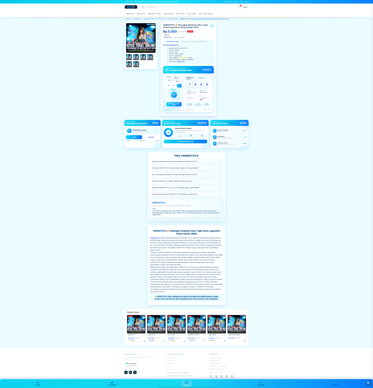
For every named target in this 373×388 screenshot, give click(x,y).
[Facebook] (126, 372)
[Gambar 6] (136, 64)
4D (179, 85)
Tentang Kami (171, 357)
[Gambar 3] (143, 57)
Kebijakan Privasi (215, 360)
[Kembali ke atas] (369, 378)
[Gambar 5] (129, 64)
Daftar (241, 2)
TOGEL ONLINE (168, 14)
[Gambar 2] (136, 57)
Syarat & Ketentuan (216, 357)
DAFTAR (151, 137)
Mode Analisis (176, 78)
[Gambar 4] (150, 57)
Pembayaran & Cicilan (217, 369)
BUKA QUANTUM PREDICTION (185, 141)
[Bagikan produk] (212, 26)
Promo (236, 2)
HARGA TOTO (141, 14)
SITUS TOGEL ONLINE (205, 14)
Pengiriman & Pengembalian (218, 366)
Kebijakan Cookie (215, 363)
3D (174, 85)
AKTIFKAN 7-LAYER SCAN (174, 104)
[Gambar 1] (129, 57)
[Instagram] (130, 372)
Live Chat (335, 385)
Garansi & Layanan (216, 372)
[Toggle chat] (368, 383)
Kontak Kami (171, 360)
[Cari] (143, 7)
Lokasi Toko (171, 363)
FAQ (168, 366)
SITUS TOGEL (180, 14)
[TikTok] (135, 372)
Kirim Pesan (132, 363)
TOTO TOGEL (191, 14)
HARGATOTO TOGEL (154, 14)
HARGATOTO (228, 2)
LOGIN (134, 137)
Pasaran (168, 77)
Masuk (247, 2)
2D (168, 85)
